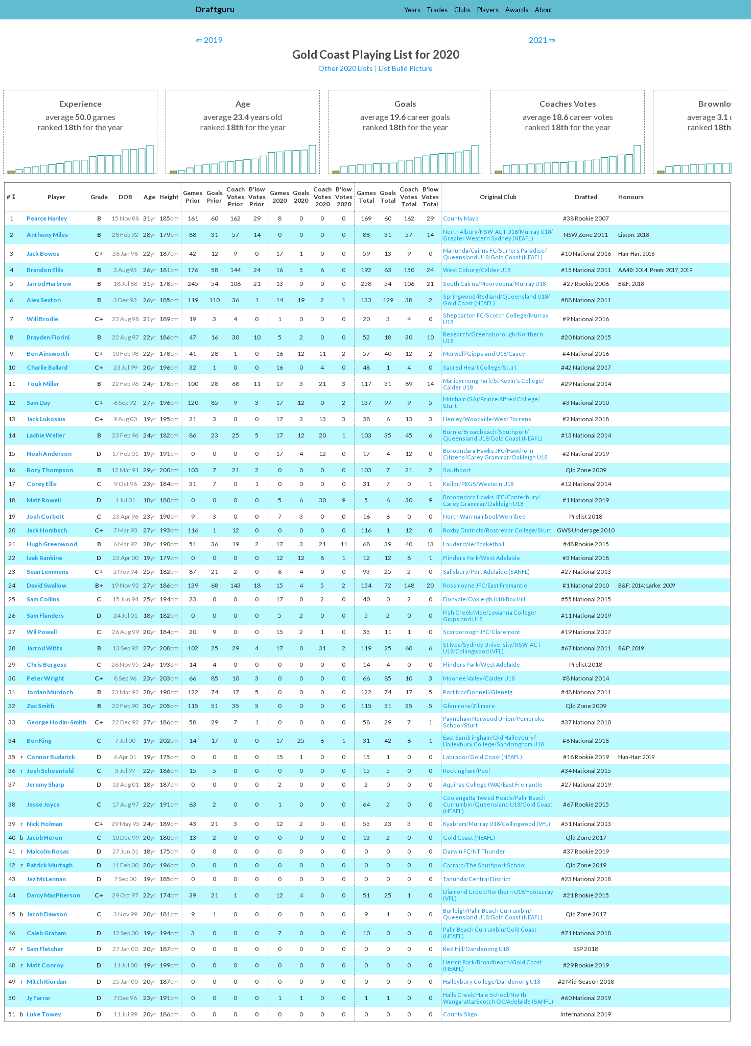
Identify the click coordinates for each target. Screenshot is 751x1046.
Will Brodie (42, 319)
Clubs (462, 10)
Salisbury (455, 571)
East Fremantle (507, 585)
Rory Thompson (50, 470)
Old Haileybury (513, 737)
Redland (489, 296)
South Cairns (460, 283)
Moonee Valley (463, 678)
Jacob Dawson (47, 914)
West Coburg (461, 269)
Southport (513, 431)
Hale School (492, 994)
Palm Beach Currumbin (498, 910)
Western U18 (495, 483)
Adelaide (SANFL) (530, 1001)
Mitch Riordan (46, 981)
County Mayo (461, 218)
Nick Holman (44, 824)
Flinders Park (461, 557)
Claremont (505, 631)
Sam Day (38, 402)
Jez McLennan (46, 879)
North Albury (460, 231)
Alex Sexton (44, 300)
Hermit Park (459, 962)
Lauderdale (458, 544)
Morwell (454, 353)
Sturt (510, 367)
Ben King (39, 740)
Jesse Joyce (43, 804)
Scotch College (506, 315)
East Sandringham (467, 737)
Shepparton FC (463, 315)
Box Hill (515, 599)
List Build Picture (406, 68)
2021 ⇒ (542, 39)
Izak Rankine (44, 558)
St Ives (452, 644)
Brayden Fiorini (48, 337)
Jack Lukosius (46, 419)
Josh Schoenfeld (50, 770)
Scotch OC (490, 1001)
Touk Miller (43, 383)
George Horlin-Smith (56, 722)
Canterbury (522, 497)
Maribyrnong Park (467, 380)
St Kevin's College (518, 380)
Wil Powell (42, 632)
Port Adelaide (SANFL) (500, 571)
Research (456, 334)
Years (412, 10)
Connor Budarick (51, 757)
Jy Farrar (39, 998)
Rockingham (459, 770)
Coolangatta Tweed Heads (478, 797)
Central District (489, 878)
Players (488, 10)
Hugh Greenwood (52, 544)
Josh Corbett (45, 516)
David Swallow (46, 585)
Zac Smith (40, 706)
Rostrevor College (510, 530)
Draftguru (215, 9)
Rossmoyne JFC (464, 585)
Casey (516, 353)
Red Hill (453, 948)
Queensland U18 (465, 257)
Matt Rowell (44, 500)
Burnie (452, 431)
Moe (480, 612)
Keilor (451, 483)
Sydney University (487, 644)
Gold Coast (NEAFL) (516, 257)
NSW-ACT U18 (499, 231)
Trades (437, 10)
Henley (452, 419)
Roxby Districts (463, 530)
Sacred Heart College (472, 367)
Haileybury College (469, 744)
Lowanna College (511, 612)
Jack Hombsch (47, 530)
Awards (516, 10)
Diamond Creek (464, 891)
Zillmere (484, 705)
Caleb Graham (46, 933)
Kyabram (454, 823)
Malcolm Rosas (48, 851)
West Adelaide (500, 557)
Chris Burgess (46, 664)
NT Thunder (489, 851)
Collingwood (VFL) (479, 651)
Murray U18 (535, 231)
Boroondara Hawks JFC (474, 450)
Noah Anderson (49, 453)
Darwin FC (457, 851)
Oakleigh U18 (529, 457)
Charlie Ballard (47, 367)
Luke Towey (44, 1014)
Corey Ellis (42, 484)
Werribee (512, 516)
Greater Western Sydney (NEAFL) (488, 238)
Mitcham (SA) (460, 399)
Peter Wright (45, 678)
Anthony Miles (47, 234)
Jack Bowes (43, 253)
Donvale (454, 599)
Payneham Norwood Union (478, 718)
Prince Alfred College (509, 399)
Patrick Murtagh (50, 865)
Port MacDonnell (466, 692)
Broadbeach (480, 431)
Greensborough (493, 334)
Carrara (453, 865)
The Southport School (496, 865)
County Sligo (460, 1014)
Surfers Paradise (522, 250)
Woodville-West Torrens (497, 419)
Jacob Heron (44, 837)
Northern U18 (505, 891)
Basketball (490, 544)
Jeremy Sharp (45, 784)
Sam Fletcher (45, 949)
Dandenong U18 (487, 948)
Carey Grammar (488, 457)
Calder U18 (495, 269)
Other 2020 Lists (345, 68)
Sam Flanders (45, 615)
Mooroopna (496, 283)
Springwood (459, 296)
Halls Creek (458, 994)
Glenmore (457, 705)
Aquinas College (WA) (472, 784)
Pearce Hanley (47, 218)
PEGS (468, 483)
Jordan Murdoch (50, 692)
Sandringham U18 (520, 744)
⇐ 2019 (209, 39)
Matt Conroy (45, 965)
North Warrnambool (470, 516)
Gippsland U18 (486, 353)
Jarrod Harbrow (49, 283)
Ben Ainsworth (48, 353)
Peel (484, 770)
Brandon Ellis (45, 270)
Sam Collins (43, 599)
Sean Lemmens (47, 571)
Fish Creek (457, 612)
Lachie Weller (46, 435)
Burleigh (454, 910)
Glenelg (501, 692)
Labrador (455, 756)
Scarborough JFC (466, 631)
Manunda (455, 250)
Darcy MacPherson (53, 895)
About (543, 10)
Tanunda (454, 878)
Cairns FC (484, 250)
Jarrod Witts (44, 648)
